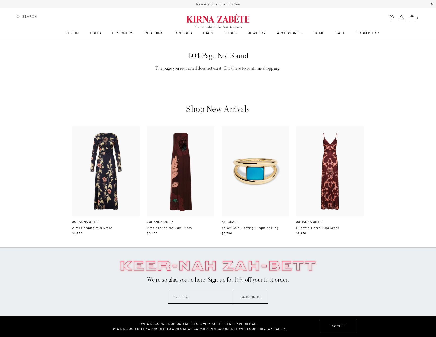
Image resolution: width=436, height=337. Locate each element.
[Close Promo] (432, 4)
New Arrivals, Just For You (218, 4)
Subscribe (251, 297)
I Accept (337, 326)
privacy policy (271, 329)
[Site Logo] (218, 18)
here (237, 68)
